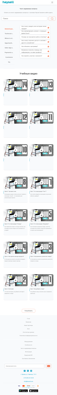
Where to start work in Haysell (10, 38)
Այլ (9, 62)
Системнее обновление (28, 358)
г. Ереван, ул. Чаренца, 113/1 (28, 374)
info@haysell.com (28, 381)
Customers (9, 57)
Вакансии (28, 322)
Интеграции (28, 351)
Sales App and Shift (10, 48)
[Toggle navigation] (52, 2)
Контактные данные (28, 332)
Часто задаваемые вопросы (28, 348)
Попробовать (28, 311)
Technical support (10, 33)
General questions (10, 29)
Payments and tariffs (10, 52)
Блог (28, 328)
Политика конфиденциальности (28, 335)
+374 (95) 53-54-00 (28, 378)
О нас (28, 318)
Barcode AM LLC (27, 387)
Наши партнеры (28, 325)
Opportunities (9, 43)
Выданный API (29, 355)
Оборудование (28, 341)
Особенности (28, 345)
